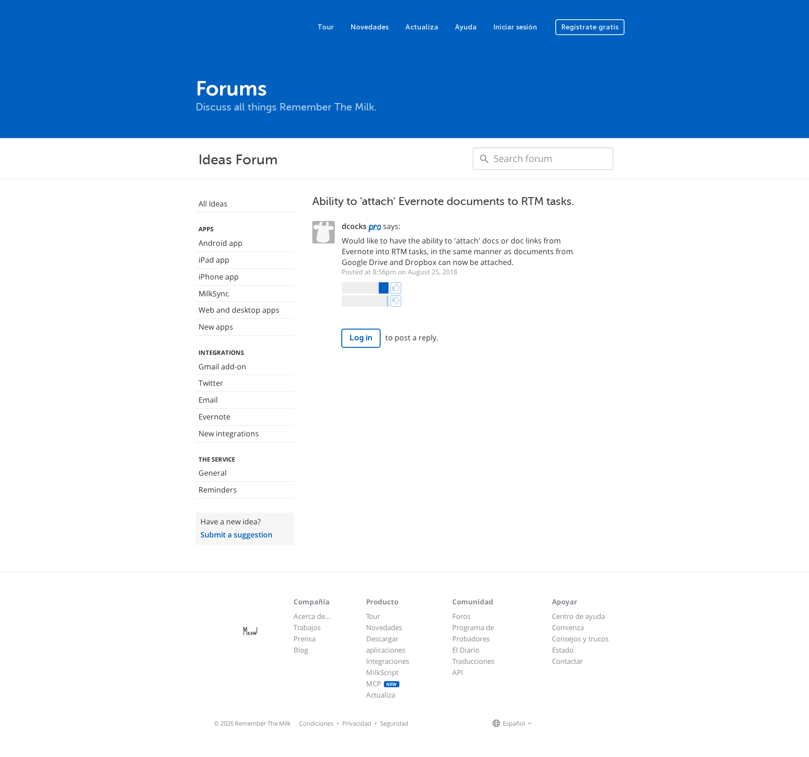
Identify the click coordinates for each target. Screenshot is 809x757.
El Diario (465, 649)
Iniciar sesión (515, 27)
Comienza (568, 627)
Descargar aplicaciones (385, 644)
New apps (216, 327)
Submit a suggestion (236, 534)
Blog (301, 649)
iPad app (214, 260)
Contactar (567, 661)
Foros (461, 616)
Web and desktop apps (239, 310)
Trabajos (307, 627)
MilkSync (214, 293)
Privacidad (356, 723)
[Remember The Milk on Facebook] (547, 723)
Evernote (214, 417)
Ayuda (466, 27)
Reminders (218, 490)
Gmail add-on (222, 366)
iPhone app (219, 277)
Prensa (305, 638)
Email (208, 400)
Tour (325, 27)
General (213, 473)
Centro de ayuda (578, 616)
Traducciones (473, 661)
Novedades (370, 27)
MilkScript (382, 672)
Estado (563, 649)
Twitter (211, 383)
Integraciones (387, 661)
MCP (381, 683)
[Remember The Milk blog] (572, 723)
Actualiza (421, 27)
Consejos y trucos (580, 638)
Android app (221, 243)
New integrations (229, 433)
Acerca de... (312, 616)
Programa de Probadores (473, 633)
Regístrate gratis (589, 27)
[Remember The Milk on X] (561, 723)
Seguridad (394, 723)
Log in (361, 337)
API (457, 672)
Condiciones (316, 723)
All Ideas (213, 203)
